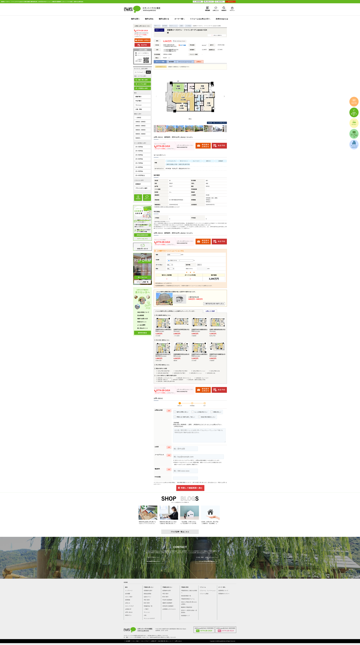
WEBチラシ (128, 615)
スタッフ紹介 (128, 596)
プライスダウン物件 (141, 188)
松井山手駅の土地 (215, 371)
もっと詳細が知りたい (201, 412)
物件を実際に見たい (182, 412)
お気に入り (209, 1)
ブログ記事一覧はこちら (180, 532)
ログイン (230, 1)
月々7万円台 (139, 163)
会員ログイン (147, 596)
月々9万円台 (139, 171)
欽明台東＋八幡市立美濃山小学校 (196, 379)
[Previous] (156, 96)
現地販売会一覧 (148, 606)
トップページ (128, 590)
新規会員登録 (147, 593)
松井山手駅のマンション (199, 371)
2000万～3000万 (141, 125)
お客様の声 (128, 609)
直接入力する (174, 260)
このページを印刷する (143, 53)
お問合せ (198, 61)
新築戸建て (139, 96)
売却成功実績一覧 (186, 595)
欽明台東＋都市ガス (163, 379)
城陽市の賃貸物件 (167, 603)
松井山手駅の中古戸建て (181, 371)
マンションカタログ (149, 618)
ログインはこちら (142, 238)
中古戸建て (139, 101)
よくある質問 (141, 325)
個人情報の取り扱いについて (165, 641)
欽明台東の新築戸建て (163, 373)
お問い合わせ (128, 612)
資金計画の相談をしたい (208, 417)
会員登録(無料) (159, 285)
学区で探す (147, 600)
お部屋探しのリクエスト (169, 609)
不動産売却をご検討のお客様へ (189, 591)
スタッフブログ (129, 606)
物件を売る (149, 19)
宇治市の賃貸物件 (167, 600)
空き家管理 (140, 315)
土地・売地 (139, 109)
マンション (139, 105)
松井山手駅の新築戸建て (164, 371)
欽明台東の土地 (211, 373)
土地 (145, 615)
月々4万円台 (139, 151)
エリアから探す (142, 84)
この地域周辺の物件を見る (170, 46)
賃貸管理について (223, 590)
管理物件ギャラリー (223, 593)
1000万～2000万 (141, 121)
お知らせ (127, 603)
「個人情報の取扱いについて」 (184, 482)
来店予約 (220, 1)
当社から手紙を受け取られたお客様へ (189, 603)
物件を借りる (164, 19)
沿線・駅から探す (143, 79)
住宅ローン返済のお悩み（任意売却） (189, 611)
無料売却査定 (142, 333)
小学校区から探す (143, 88)
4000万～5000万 (141, 134)
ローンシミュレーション (185, 61)
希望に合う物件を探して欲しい (185, 417)
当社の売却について (143, 312)
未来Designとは (222, 19)
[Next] (224, 96)
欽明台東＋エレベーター (202, 378)
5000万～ (138, 138)
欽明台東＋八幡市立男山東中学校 (166, 381)
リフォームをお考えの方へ (200, 19)
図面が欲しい (217, 412)
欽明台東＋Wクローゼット (184, 378)
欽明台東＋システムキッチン (165, 378)
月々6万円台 (139, 159)
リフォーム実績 (204, 593)
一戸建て (146, 609)
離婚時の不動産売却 (186, 607)
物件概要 (171, 61)
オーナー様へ (179, 19)
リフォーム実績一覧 (142, 282)
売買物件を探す (148, 590)
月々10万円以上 (140, 175)
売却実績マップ (185, 615)
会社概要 (127, 593)
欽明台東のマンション (196, 373)
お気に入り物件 (210, 311)
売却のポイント (142, 322)
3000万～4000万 (141, 130)
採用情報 (127, 600)
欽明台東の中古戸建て (179, 373)
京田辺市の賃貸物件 (167, 606)
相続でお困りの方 (142, 318)
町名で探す (147, 603)
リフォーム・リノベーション (208, 590)
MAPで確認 (183, 45)
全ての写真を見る (216, 122)
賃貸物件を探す (166, 590)
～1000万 (138, 117)
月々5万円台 (139, 155)
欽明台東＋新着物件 (178, 379)
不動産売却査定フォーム (188, 599)
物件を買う (135, 19)
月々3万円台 (139, 146)
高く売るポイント (142, 328)
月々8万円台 (139, 167)
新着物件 (138, 184)
